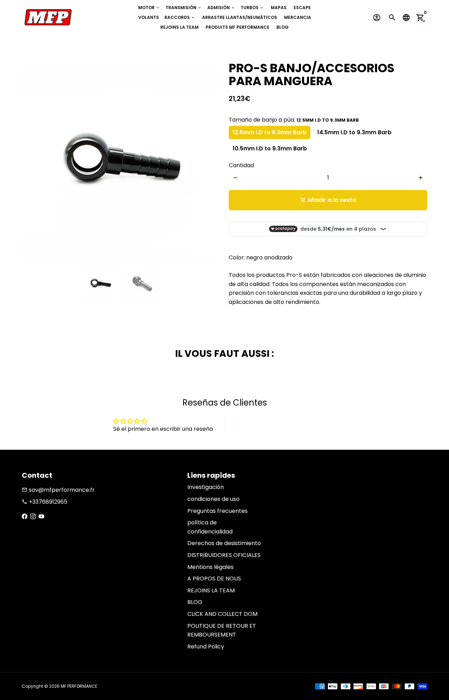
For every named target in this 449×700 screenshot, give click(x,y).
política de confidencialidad (210, 527)
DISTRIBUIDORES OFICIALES (224, 555)
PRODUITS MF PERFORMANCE (237, 27)
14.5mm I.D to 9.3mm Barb (354, 132)
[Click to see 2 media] (141, 283)
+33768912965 (44, 502)
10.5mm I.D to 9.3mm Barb (270, 148)
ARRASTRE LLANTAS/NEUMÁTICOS (239, 17)
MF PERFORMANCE (79, 686)
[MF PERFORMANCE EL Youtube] (41, 516)
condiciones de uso (213, 499)
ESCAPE (302, 8)
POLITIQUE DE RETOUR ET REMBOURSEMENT (221, 630)
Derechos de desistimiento (224, 543)
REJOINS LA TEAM (179, 27)
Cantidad (241, 165)
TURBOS (252, 8)
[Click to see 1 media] (100, 283)
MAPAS (279, 8)
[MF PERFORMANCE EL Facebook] (24, 516)
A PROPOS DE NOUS (214, 579)
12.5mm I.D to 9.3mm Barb (270, 132)
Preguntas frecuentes (217, 511)
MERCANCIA (297, 17)
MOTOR (149, 8)
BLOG (282, 27)
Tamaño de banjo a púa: (294, 120)
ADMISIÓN (221, 8)
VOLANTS (148, 17)
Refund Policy (205, 647)
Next (210, 161)
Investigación (205, 487)
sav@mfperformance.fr (58, 490)
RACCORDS (180, 17)
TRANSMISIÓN (184, 8)
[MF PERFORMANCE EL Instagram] (33, 516)
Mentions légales (210, 567)
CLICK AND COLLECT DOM (222, 614)
